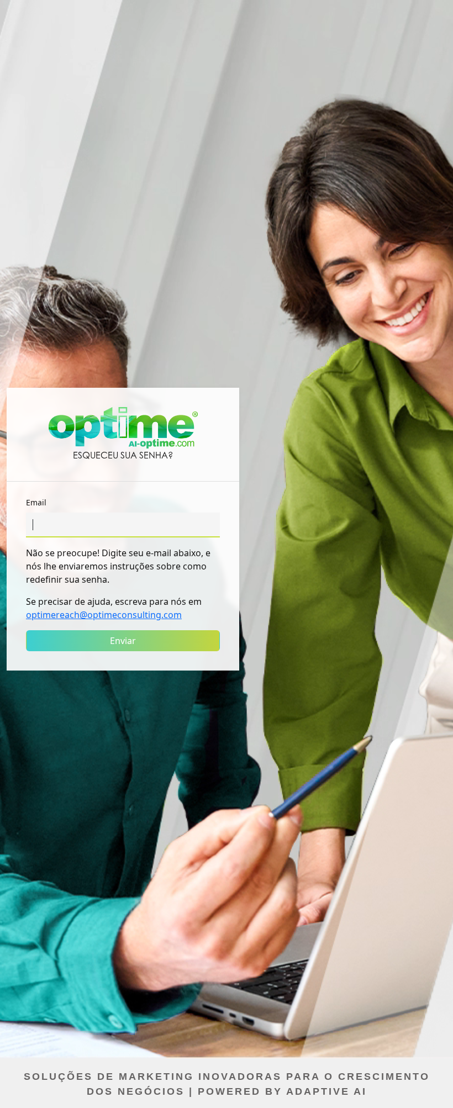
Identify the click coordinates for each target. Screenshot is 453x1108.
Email (36, 502)
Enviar (123, 641)
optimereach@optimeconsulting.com (104, 615)
